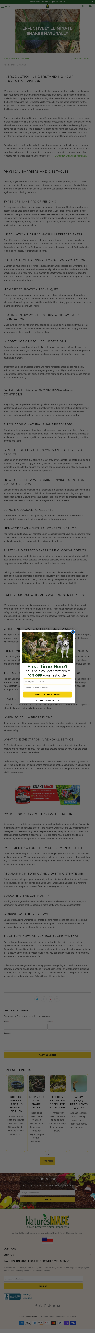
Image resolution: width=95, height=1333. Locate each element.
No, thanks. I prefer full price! (47, 700)
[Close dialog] (73, 632)
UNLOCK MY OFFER (47, 694)
